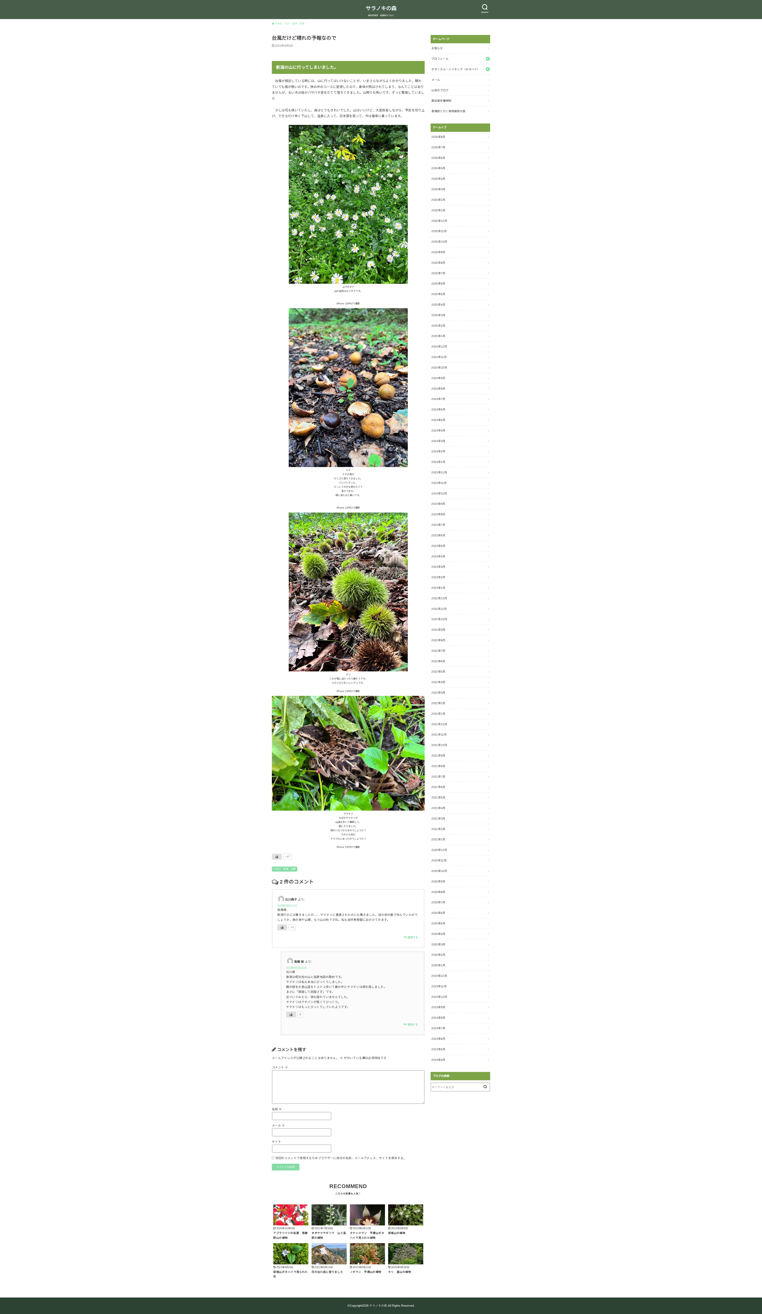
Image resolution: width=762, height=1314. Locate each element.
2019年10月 (439, 996)
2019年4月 (438, 1059)
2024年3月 (438, 441)
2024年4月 (438, 430)
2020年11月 (439, 860)
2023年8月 (438, 514)
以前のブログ (439, 90)
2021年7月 (438, 776)
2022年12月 (439, 598)
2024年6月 (438, 409)
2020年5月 (438, 923)
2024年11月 (439, 357)
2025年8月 (438, 262)
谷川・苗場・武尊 (286, 869)
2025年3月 (438, 315)
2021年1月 (438, 839)
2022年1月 (438, 713)
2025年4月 (438, 304)
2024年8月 (438, 388)
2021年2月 (438, 829)
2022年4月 (438, 682)
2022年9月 (438, 629)
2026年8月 (438, 136)
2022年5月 (438, 671)
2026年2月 (438, 199)
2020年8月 (438, 892)
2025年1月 (438, 336)
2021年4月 (438, 808)
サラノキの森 (381, 8)
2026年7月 (438, 147)
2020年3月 (438, 944)
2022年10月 (439, 619)
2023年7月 (438, 524)
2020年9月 (438, 881)
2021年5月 (438, 797)
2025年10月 (439, 241)
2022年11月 (439, 608)
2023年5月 (438, 545)
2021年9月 (438, 755)
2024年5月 (438, 420)
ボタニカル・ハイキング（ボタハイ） (455, 69)
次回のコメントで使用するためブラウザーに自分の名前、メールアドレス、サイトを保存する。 (340, 1158)
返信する (413, 937)
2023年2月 (438, 577)
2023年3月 (438, 566)
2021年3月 (438, 818)
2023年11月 (439, 483)
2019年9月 (438, 1007)
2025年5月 (438, 294)
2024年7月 (438, 399)
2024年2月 (438, 451)
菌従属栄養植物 (441, 100)
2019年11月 (439, 986)
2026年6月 (438, 157)
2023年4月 (438, 556)
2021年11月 (439, 734)
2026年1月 (438, 210)
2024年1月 (438, 461)
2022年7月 (438, 650)
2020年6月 (438, 912)
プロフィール (439, 58)
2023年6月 (438, 535)
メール (278, 1125)
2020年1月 (438, 965)
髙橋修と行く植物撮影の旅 (448, 111)
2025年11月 (439, 231)
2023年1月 (438, 587)
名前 (277, 1109)
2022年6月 (438, 661)
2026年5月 (438, 168)
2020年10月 (439, 871)
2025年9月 (438, 252)
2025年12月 (439, 220)
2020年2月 (438, 954)
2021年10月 (439, 745)
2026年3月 (438, 189)
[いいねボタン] (277, 857)
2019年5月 (438, 1049)
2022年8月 (438, 640)
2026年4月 (438, 178)
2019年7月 (438, 1028)
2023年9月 (438, 503)
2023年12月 (439, 472)
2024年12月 (439, 346)
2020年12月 (439, 850)
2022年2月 (438, 703)
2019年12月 (439, 975)
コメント (280, 1067)
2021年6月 (438, 787)
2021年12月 (439, 724)
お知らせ (437, 48)
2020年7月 (438, 902)
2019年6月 (438, 1038)
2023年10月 (439, 493)
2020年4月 (438, 934)
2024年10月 (439, 367)
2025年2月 (438, 325)
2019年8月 (438, 1017)
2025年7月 (438, 273)
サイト (276, 1141)
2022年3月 (438, 692)
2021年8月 (438, 766)
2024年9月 (438, 378)
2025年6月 (438, 283)
